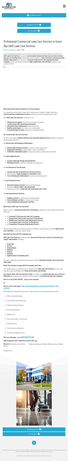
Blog (10, 350)
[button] (34, 25)
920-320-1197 (36, 456)
